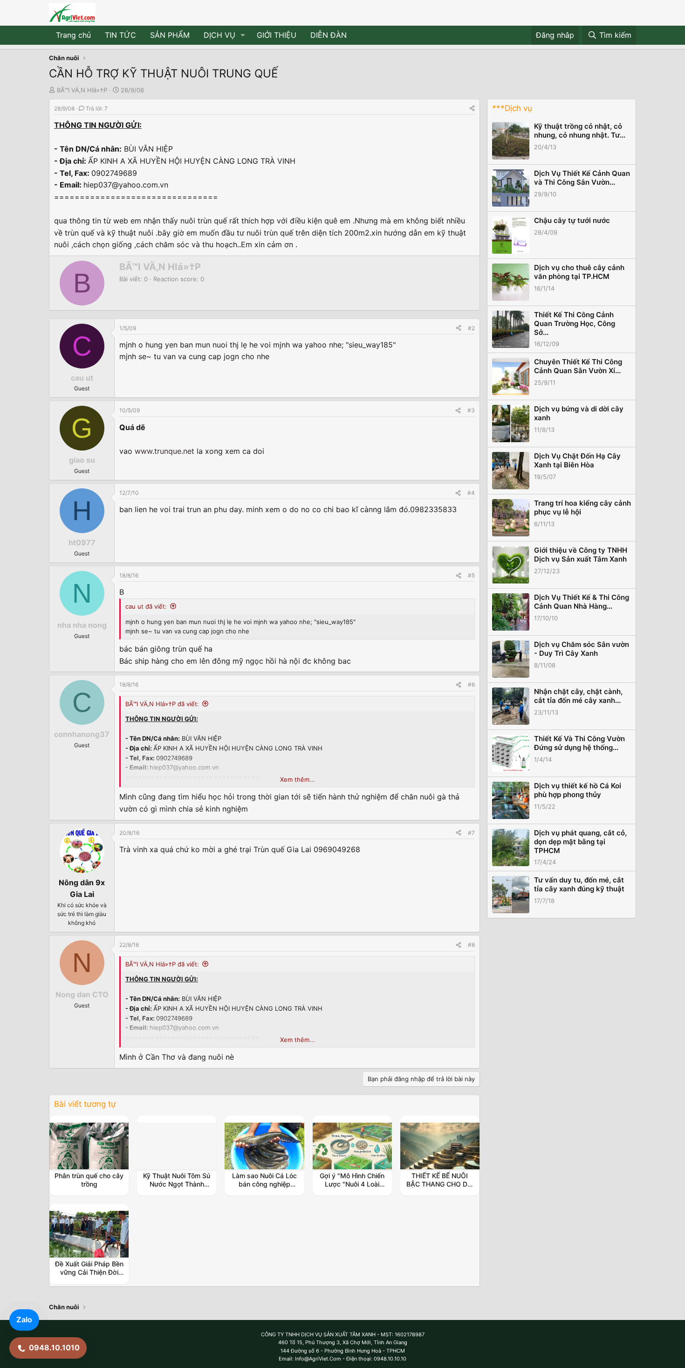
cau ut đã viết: (146, 606)
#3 (471, 410)
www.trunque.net (164, 451)
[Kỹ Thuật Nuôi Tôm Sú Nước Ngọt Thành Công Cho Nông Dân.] (177, 1146)
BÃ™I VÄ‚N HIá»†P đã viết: (162, 704)
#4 (471, 492)
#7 (471, 832)
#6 (471, 684)
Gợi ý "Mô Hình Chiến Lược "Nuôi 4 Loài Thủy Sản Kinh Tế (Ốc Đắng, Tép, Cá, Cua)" (352, 1188)
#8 (471, 944)
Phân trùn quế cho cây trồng (89, 1180)
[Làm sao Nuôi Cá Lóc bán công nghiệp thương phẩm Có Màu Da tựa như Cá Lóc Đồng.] (265, 1146)
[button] (243, 35)
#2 (471, 328)
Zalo (24, 1319)
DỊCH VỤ (219, 35)
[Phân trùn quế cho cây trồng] (89, 1146)
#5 (471, 575)
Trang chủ (73, 35)
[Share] (472, 108)
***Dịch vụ (512, 108)
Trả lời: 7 (97, 108)
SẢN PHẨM (170, 35)
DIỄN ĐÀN (328, 35)
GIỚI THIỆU (276, 35)
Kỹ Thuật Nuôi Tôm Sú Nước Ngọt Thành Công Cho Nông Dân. (176, 1184)
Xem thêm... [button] (297, 779)
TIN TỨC (120, 35)
